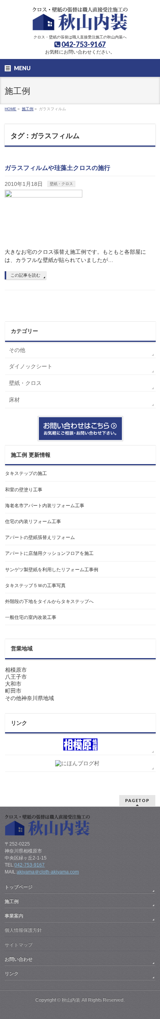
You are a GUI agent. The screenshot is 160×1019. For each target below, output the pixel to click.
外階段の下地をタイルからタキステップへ (49, 601)
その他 (17, 350)
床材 (14, 400)
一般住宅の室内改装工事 (30, 617)
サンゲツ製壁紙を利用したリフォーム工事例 (51, 569)
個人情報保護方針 (23, 930)
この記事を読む (25, 275)
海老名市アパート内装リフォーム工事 (44, 505)
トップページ (19, 887)
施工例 (12, 901)
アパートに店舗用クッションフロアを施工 (49, 553)
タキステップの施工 (26, 473)
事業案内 (14, 915)
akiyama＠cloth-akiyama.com (48, 872)
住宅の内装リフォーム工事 (33, 521)
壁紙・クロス (61, 184)
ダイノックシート (30, 366)
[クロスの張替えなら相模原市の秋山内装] (80, 21)
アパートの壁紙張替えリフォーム (40, 537)
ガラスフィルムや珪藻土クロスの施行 (57, 168)
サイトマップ (19, 945)
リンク (12, 973)
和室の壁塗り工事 (23, 489)
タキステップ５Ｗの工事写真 (35, 585)
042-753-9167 (83, 44)
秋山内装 (71, 1000)
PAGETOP (137, 800)
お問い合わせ (19, 959)
